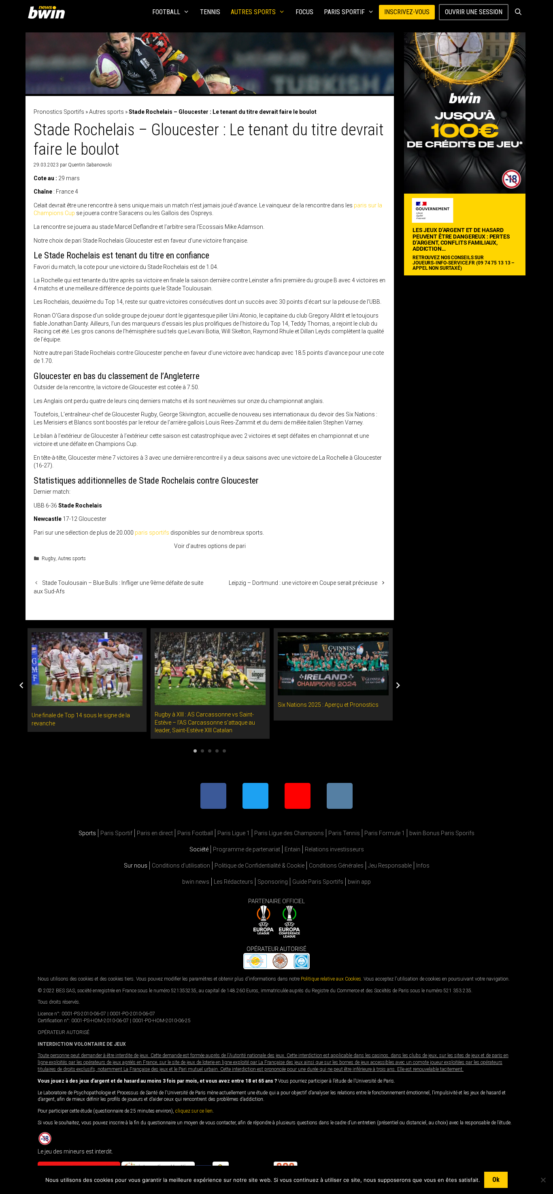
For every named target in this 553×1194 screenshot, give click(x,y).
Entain (292, 849)
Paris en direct (155, 833)
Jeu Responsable (390, 865)
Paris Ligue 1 (233, 833)
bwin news (195, 881)
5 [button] (224, 751)
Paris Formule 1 (384, 833)
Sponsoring (272, 881)
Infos (423, 865)
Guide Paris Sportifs (317, 881)
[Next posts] (398, 685)
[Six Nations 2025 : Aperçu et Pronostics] (333, 691)
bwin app (359, 881)
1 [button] (195, 751)
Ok (496, 1179)
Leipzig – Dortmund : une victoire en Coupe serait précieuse (303, 583)
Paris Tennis (344, 833)
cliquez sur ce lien (194, 1111)
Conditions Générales (336, 865)
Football (166, 12)
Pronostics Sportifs (59, 112)
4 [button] (217, 751)
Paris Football (195, 833)
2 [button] (202, 751)
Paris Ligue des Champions (289, 833)
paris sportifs (152, 532)
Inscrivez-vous (407, 12)
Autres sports (253, 12)
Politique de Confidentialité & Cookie (259, 865)
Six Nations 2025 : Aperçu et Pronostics (328, 704)
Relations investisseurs (334, 849)
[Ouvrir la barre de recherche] (517, 12)
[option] (87, 680)
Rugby (48, 558)
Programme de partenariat (246, 849)
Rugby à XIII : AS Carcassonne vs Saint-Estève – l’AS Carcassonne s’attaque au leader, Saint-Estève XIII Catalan (205, 722)
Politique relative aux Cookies (331, 979)
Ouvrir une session (473, 12)
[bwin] (48, 12)
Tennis (210, 12)
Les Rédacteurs (233, 881)
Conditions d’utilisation (181, 865)
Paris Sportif (344, 12)
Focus (304, 12)
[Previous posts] (21, 685)
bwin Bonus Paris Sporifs (441, 833)
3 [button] (209, 751)
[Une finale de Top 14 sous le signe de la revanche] (87, 702)
